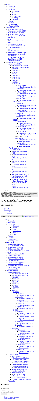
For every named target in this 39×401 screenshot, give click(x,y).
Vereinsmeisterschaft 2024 (16, 254)
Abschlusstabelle (25, 123)
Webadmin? (9, 213)
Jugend (14, 14)
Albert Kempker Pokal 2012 (21, 358)
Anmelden (4, 393)
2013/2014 (16, 79)
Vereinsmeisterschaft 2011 (20, 364)
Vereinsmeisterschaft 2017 (16, 259)
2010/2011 (16, 84)
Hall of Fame (17, 16)
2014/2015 (16, 77)
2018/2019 (16, 70)
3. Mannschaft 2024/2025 (16, 32)
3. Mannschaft (21, 92)
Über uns (12, 9)
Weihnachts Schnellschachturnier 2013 (16, 56)
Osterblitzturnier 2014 (15, 59)
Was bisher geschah (15, 62)
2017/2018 (16, 72)
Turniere (8, 39)
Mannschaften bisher (14, 64)
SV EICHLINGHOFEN (8, 1)
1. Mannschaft (21, 85)
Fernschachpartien (14, 60)
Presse (15, 19)
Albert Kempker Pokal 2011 (21, 359)
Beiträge (16, 18)
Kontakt (11, 23)
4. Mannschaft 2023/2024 (21, 67)
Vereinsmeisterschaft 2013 (16, 54)
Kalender (12, 381)
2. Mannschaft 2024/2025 (17, 31)
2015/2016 (16, 75)
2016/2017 (15, 74)
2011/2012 (15, 82)
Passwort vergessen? (10, 398)
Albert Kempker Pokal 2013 (17, 52)
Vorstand (14, 13)
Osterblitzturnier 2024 (15, 44)
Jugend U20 (21, 98)
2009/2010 (16, 102)
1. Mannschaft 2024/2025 (16, 29)
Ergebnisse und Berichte (28, 87)
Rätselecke (13, 24)
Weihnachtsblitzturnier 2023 (17, 46)
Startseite (12, 6)
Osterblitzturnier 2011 (20, 181)
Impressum (7, 210)
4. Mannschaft (21, 95)
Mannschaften (10, 27)
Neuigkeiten (12, 8)
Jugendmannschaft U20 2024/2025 (19, 250)
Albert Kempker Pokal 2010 (21, 361)
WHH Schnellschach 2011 (20, 377)
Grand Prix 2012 (17, 149)
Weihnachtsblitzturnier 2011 (20, 174)
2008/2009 (15, 120)
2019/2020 (15, 69)
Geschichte (16, 11)
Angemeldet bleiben (8, 392)
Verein (8, 4)
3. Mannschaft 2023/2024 (21, 65)
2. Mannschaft (19, 88)
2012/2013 (16, 80)
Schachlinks (7, 211)
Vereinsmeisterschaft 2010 (20, 366)
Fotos (11, 21)
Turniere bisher (14, 148)
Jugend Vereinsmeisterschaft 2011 (20, 186)
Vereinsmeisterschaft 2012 (20, 363)
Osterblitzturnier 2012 (20, 179)
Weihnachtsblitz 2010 (20, 176)
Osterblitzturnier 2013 (18, 178)
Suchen (3, 191)
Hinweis (6, 208)
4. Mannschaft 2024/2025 (16, 34)
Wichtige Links (14, 26)
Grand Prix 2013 (14, 51)
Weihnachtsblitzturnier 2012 (21, 367)
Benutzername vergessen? (11, 397)
